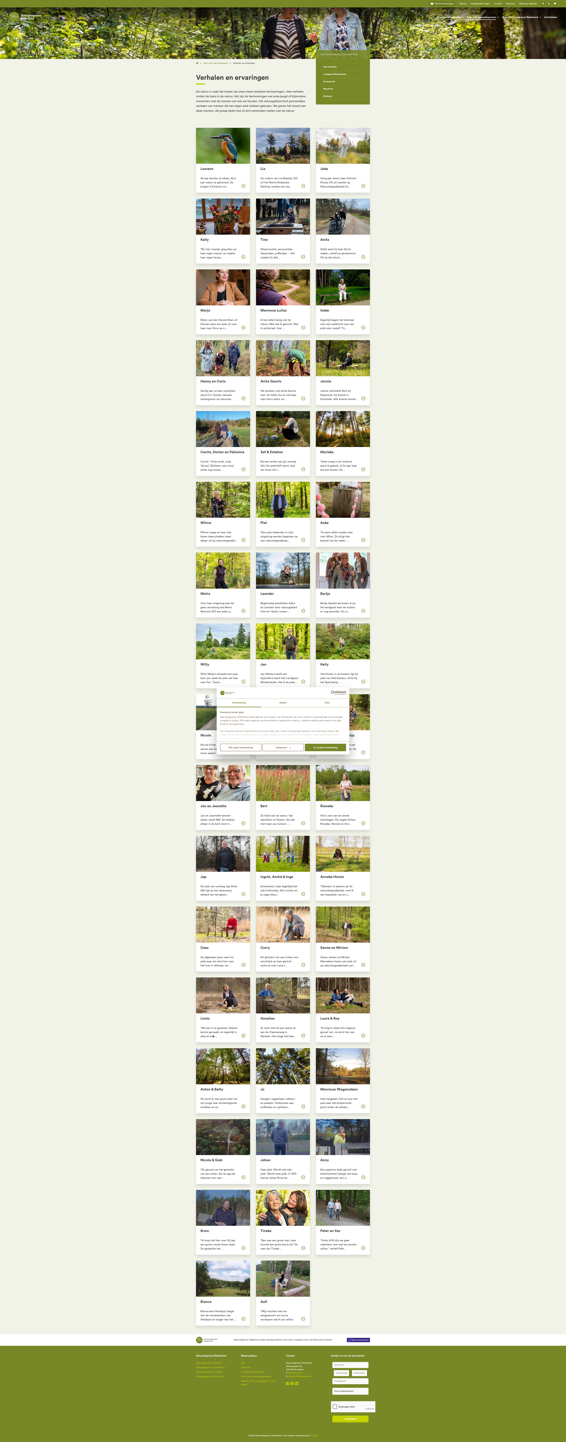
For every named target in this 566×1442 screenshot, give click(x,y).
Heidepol (327, 96)
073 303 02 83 (295, 1373)
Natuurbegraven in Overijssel (209, 1377)
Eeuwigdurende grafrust (252, 1372)
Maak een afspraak (528, 4)
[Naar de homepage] (198, 63)
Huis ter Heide (330, 67)
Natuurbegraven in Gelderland (210, 1368)
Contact (498, 4)
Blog (243, 1363)
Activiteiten (550, 17)
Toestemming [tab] (239, 702)
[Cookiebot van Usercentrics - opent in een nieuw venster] (333, 693)
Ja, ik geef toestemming (325, 747)
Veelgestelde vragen (480, 4)
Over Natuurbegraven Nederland (520, 17)
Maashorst (328, 89)
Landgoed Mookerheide (334, 74)
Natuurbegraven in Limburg (209, 1372)
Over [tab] (327, 702)
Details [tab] (283, 702)
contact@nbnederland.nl (299, 1376)
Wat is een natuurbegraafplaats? (256, 1377)
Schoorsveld (329, 82)
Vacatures (510, 4)
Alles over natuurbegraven (481, 17)
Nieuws (463, 4)
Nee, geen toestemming (241, 747)
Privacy (314, 1436)
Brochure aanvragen (444, 4)
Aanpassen (281, 747)
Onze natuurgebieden (449, 17)
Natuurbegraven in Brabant (208, 1363)
